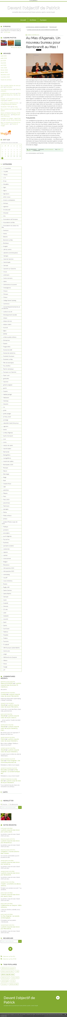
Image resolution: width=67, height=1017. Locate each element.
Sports (5, 625)
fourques (4, 984)
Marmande (6, 452)
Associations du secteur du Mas (10, 226)
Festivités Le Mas (8, 359)
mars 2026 (4, 67)
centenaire (6, 275)
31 (2, 158)
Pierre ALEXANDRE (7, 683)
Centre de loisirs (8, 278)
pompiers (6, 530)
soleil (4, 612)
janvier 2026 (4, 72)
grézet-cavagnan (7, 385)
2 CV (4, 178)
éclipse (5, 318)
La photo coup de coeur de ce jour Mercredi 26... (10, 927)
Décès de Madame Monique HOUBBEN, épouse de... (11, 113)
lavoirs (5, 429)
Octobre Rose (7, 483)
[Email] (10, 949)
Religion (5, 562)
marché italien (7, 448)
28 (14, 156)
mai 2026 (3, 63)
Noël (4, 480)
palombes (6, 490)
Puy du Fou (6, 539)
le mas (13, 981)
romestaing (6, 574)
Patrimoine (6, 506)
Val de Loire (6, 651)
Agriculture (6, 194)
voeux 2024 (15, 977)
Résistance (6, 565)
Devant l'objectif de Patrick (33, 7)
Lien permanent (32, 149)
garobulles (6, 378)
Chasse (5, 291)
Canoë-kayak (6, 262)
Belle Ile (5, 237)
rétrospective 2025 (8, 571)
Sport (4, 622)
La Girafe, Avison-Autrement (13, 120)
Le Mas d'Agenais (8, 432)
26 (8, 156)
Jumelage (5, 420)
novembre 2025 (5, 77)
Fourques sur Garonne (9, 372)
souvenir (5, 619)
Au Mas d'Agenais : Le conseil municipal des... (10, 771)
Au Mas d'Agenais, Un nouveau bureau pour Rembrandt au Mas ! (43, 42)
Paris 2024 (6, 499)
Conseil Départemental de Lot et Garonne (11, 307)
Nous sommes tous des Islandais (10, 109)
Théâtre (5, 638)
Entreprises (6, 340)
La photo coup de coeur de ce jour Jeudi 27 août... (10, 895)
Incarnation (9, 87)
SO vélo (5, 609)
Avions (5, 233)
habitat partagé (7, 394)
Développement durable (10, 315)
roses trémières (7, 581)
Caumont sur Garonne (9, 268)
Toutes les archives (6, 80)
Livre (4, 439)
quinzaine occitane (8, 546)
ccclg (17, 971)
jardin (4, 410)
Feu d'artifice (6, 366)
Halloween (6, 397)
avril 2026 (3, 65)
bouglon (5, 246)
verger (5, 654)
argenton (5, 206)
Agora (4, 190)
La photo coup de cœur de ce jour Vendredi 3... (10, 740)
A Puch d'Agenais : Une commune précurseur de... (10, 761)
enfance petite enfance (9, 337)
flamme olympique (8, 369)
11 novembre (7, 168)
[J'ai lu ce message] (65, 1014)
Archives (33, 20)
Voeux (5, 663)
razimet (5, 555)
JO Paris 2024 (7, 417)
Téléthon (5, 632)
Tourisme (5, 641)
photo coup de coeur (8, 974)
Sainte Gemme (7, 590)
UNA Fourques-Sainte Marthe (11, 647)
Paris (4, 496)
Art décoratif (6, 209)
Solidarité (5, 616)
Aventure (5, 230)
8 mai (4, 181)
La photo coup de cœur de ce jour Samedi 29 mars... (10, 728)
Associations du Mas (9, 222)
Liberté (3, 110)
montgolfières (7, 458)
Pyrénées (6, 542)
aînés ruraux (6, 197)
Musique (5, 468)
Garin (2, 760)
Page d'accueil (53, 27)
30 (20, 156)
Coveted (3, 694)
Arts (4, 216)
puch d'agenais (7, 536)
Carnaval (5, 265)
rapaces (5, 552)
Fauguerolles (6, 346)
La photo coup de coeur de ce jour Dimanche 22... (11, 685)
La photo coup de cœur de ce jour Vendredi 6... (11, 781)
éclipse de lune (7, 321)
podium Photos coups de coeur (9, 522)
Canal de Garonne (8, 259)
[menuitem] (23, 20)
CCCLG (5, 272)
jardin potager (7, 413)
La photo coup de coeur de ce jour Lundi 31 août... (10, 831)
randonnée (6, 549)
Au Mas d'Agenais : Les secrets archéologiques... (10, 917)
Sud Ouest (6, 628)
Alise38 (3, 705)
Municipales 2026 (8, 464)
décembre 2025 (5, 74)
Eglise (4, 331)
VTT (4, 670)
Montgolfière (6, 455)
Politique (5, 526)
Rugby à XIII (6, 587)
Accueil (23, 20)
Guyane (5, 391)
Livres (5, 442)
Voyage (5, 667)
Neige (4, 477)
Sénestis (5, 606)
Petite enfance (7, 515)
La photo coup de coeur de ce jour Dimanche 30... (10, 841)
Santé (5, 600)
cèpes (5, 281)
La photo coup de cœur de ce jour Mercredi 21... (10, 706)
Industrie (5, 404)
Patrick (3, 739)
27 (11, 156)
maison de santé (8, 445)
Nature (5, 471)
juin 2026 (3, 60)
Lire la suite (7, 32)
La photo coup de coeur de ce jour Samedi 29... (10, 863)
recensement (7, 558)
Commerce (6, 303)
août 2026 (4, 56)
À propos (43, 20)
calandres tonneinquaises (10, 252)
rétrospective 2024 (8, 568)
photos (5, 518)
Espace (5, 343)
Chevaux (5, 294)
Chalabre (9, 100)
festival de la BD (7, 350)
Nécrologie (6, 474)
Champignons (7, 287)
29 (17, 156)
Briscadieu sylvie (6, 770)
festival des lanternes (9, 353)
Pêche (5, 512)
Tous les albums (17, 47)
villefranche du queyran (8, 968)
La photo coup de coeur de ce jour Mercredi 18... (10, 695)
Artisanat (5, 213)
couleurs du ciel (7, 311)
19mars (5, 174)
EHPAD (5, 334)
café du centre (7, 249)
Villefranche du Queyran (10, 657)
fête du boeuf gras (8, 362)
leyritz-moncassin (8, 436)
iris (4, 407)
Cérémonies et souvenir (10, 284)
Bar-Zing (15, 106)
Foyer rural (6, 375)
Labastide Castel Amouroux (11, 423)
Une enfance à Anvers (7, 89)
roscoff (5, 577)
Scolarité (5, 603)
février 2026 (4, 70)
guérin (5, 388)
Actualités (6, 184)
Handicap (5, 401)
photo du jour (5, 977)
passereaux (6, 503)
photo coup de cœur (7, 971)
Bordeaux (6, 243)
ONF (4, 487)
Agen (4, 187)
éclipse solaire (7, 324)
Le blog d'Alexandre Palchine (9, 104)
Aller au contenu (5, 2)
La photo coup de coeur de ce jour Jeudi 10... (10, 716)
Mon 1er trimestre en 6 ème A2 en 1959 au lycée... (10, 123)
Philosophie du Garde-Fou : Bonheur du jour (11, 95)
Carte (5, 792)
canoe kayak (5, 981)
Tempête (5, 635)
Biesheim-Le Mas (8, 240)
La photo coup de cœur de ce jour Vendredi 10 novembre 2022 (42, 29)
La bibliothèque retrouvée (8, 93)
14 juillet (5, 171)
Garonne (5, 381)
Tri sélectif (6, 644)
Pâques (5, 493)
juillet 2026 (4, 58)
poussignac (6, 533)
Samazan (5, 597)
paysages (5, 509)
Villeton (5, 660)
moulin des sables (8, 461)
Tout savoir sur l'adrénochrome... (10, 103)
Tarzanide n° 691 (5, 106)
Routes (5, 584)
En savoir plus (4, 1015)
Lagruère (5, 426)
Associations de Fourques (10, 219)
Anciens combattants (9, 200)
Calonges (5, 256)
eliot (2, 781)
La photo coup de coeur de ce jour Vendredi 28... (10, 874)
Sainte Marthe (7, 593)
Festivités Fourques (8, 356)
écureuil (5, 327)
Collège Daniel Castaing (9, 300)
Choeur (5, 297)
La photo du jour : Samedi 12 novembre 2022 (37, 27)
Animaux (5, 203)
